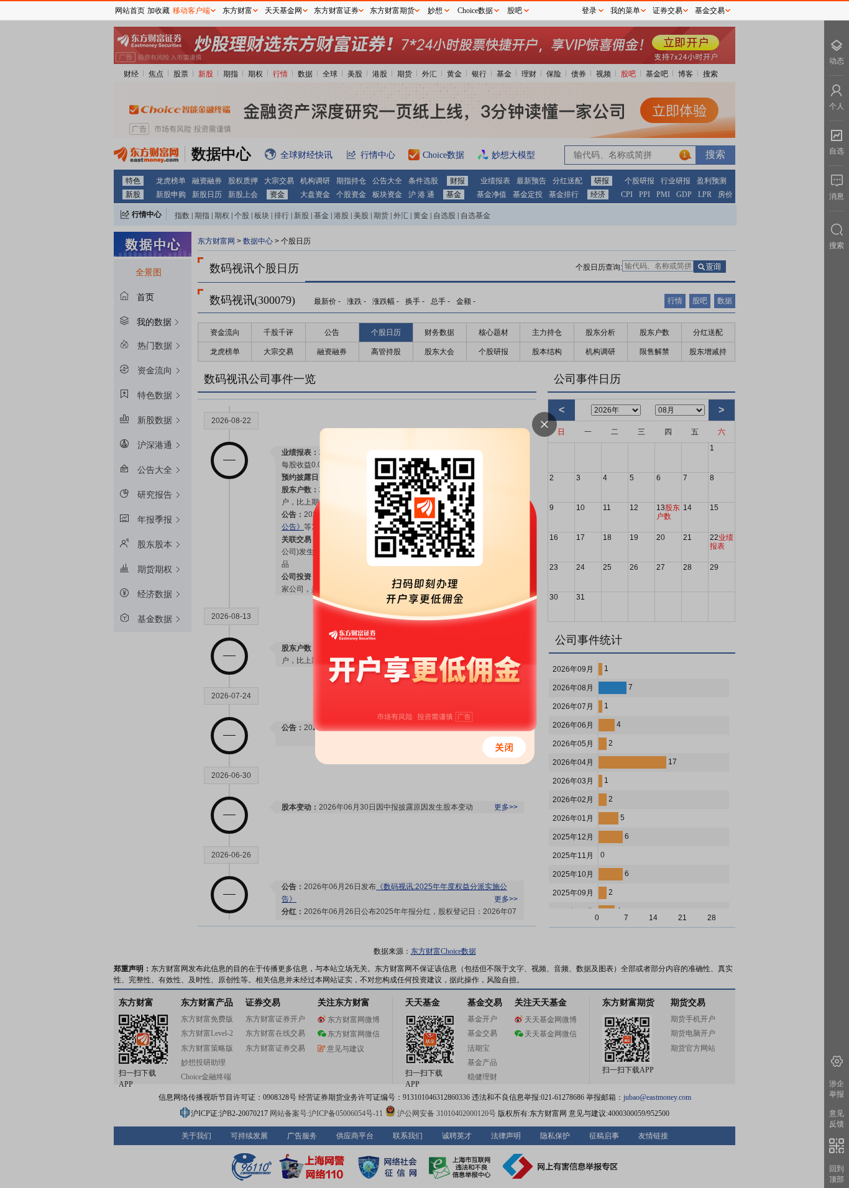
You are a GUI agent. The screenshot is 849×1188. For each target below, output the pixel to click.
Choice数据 (475, 10)
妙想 (435, 10)
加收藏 (158, 10)
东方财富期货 (392, 10)
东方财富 (237, 10)
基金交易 (710, 10)
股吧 (514, 10)
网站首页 (130, 10)
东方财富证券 (336, 10)
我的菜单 (625, 10)
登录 (589, 10)
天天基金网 (283, 10)
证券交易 (667, 10)
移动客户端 (191, 10)
